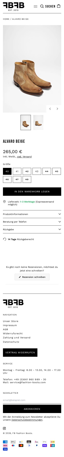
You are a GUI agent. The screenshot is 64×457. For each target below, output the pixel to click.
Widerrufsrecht (13, 333)
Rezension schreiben (35, 278)
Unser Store (10, 321)
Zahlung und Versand (17, 337)
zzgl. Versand (24, 156)
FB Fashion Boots (22, 433)
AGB (5, 329)
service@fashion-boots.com (28, 382)
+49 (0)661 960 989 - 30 (30, 379)
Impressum (10, 325)
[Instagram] (4, 428)
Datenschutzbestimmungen (27, 419)
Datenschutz (11, 341)
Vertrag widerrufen (20, 352)
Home (6, 19)
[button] (48, 6)
